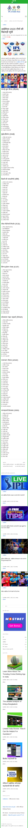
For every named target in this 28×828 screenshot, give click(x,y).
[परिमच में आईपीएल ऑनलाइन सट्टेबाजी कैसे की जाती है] (14, 767)
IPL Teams (5, 646)
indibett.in (5, 799)
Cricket (4, 639)
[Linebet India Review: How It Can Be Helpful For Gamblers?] (14, 713)
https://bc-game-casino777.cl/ (16, 815)
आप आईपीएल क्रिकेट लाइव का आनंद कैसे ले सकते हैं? (13, 495)
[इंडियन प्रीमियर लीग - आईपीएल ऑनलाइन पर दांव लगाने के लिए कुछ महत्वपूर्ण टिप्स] (14, 539)
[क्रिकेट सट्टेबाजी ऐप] (14, 743)
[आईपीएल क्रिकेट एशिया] (14, 9)
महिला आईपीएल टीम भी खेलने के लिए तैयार (10, 591)
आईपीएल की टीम (20, 62)
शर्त (3, 637)
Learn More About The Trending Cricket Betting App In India (14, 674)
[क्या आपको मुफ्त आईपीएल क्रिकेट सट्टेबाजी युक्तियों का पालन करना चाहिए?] (14, 507)
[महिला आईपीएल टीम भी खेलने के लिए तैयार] (14, 572)
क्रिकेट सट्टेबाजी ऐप (10, 759)
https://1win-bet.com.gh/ (9, 806)
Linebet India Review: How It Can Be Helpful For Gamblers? (14, 731)
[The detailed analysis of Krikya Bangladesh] (14, 686)
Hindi (16, 2)
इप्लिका (3, 38)
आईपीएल (4, 24)
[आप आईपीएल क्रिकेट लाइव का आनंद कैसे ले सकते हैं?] (14, 476)
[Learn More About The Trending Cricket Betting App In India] (14, 656)
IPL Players (5, 644)
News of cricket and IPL (8, 649)
